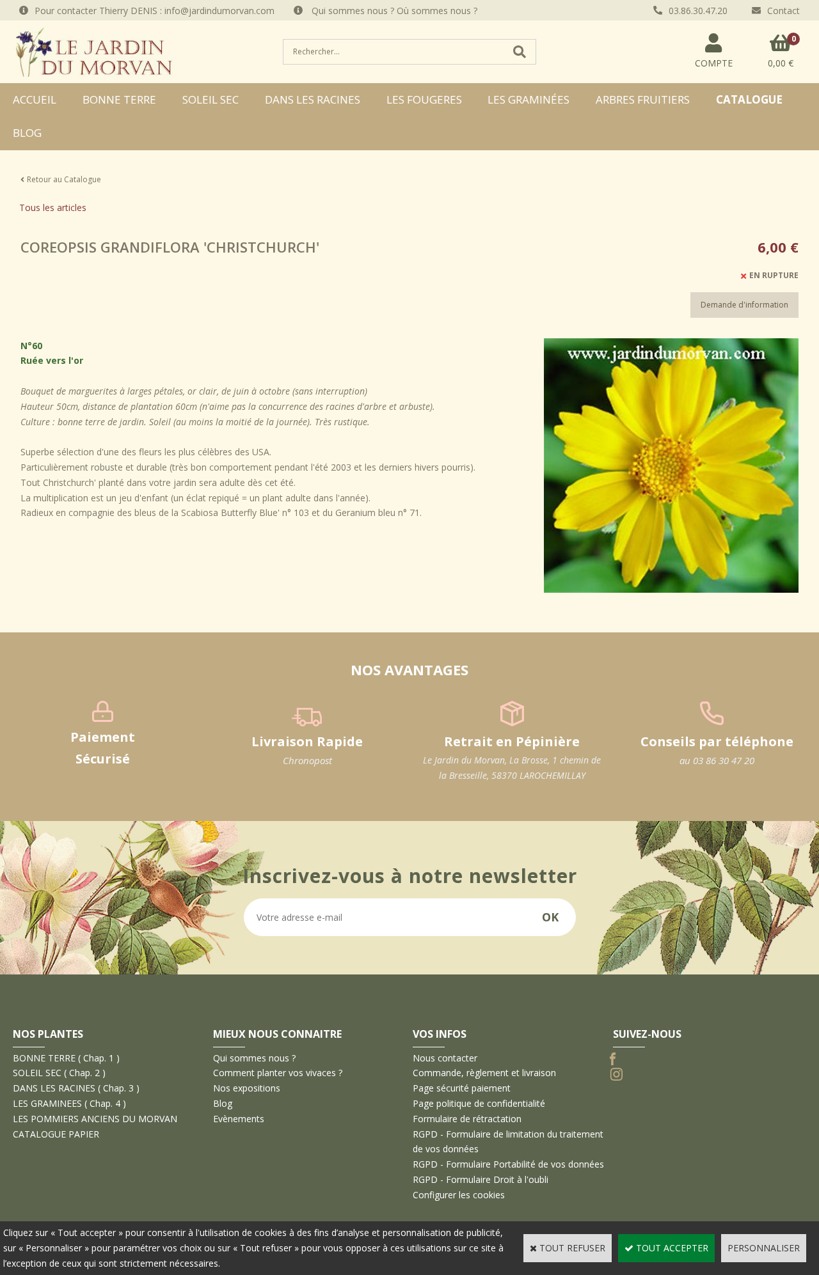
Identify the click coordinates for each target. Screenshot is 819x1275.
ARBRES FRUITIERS (643, 99)
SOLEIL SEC (210, 99)
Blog (27, 132)
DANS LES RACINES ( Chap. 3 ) (76, 1088)
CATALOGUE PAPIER (56, 1134)
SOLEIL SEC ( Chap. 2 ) (59, 1073)
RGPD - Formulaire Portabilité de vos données (508, 1164)
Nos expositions (246, 1088)
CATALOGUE (749, 99)
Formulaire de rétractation (467, 1119)
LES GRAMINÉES (528, 99)
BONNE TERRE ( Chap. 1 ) (66, 1058)
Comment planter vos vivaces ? (277, 1073)
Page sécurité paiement (462, 1088)
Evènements (238, 1119)
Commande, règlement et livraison (484, 1073)
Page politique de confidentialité (479, 1103)
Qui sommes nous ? (254, 1058)
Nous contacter (445, 1058)
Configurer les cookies (459, 1195)
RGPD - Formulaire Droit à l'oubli (480, 1179)
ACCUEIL (34, 99)
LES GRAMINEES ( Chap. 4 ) (69, 1103)
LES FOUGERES (424, 99)
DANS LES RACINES (312, 99)
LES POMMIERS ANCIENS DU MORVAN (95, 1119)
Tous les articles (52, 207)
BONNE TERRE (119, 99)
